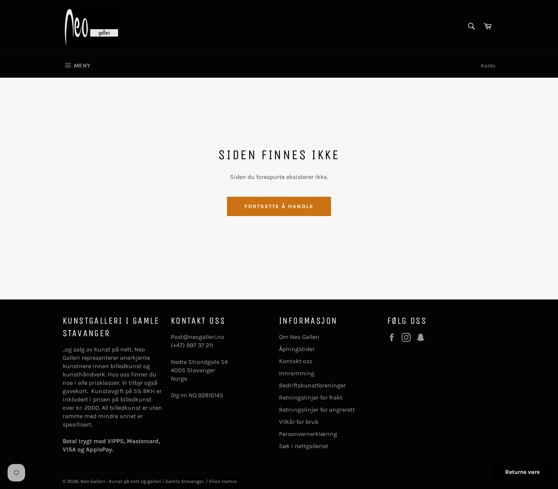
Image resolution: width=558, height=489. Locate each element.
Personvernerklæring (308, 433)
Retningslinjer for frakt (310, 397)
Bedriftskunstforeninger (312, 385)
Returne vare (522, 472)
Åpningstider (297, 349)
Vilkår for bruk (298, 421)
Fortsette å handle (279, 206)
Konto (488, 66)
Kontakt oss (295, 361)
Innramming (296, 373)
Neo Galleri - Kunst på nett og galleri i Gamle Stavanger (142, 481)
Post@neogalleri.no (197, 336)
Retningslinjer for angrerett (317, 409)
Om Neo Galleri (299, 336)
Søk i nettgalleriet (303, 446)
